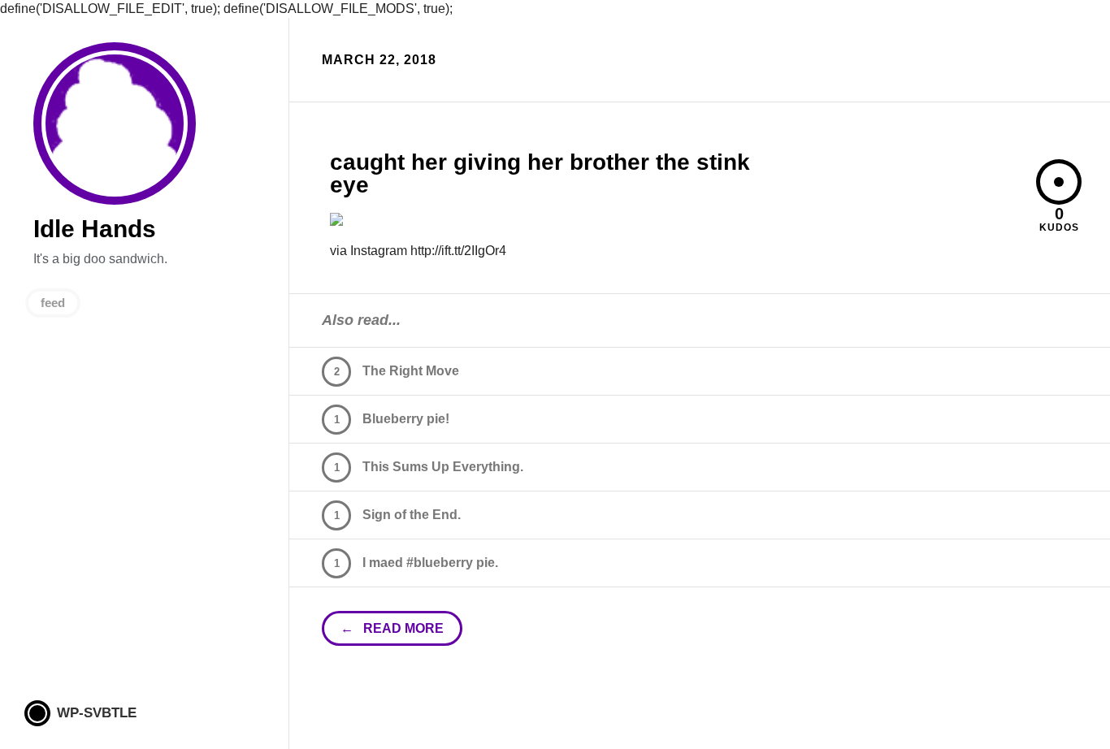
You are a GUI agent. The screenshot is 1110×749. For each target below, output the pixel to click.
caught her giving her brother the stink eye (540, 173)
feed (53, 303)
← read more (392, 628)
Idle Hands (114, 123)
